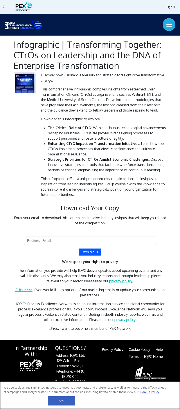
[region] (90, 395)
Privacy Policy (112, 349)
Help (159, 349)
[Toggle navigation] (169, 24)
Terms (134, 356)
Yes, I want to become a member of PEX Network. (91, 328)
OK (61, 400)
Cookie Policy (139, 349)
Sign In (171, 7)
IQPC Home (153, 356)
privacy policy (124, 319)
